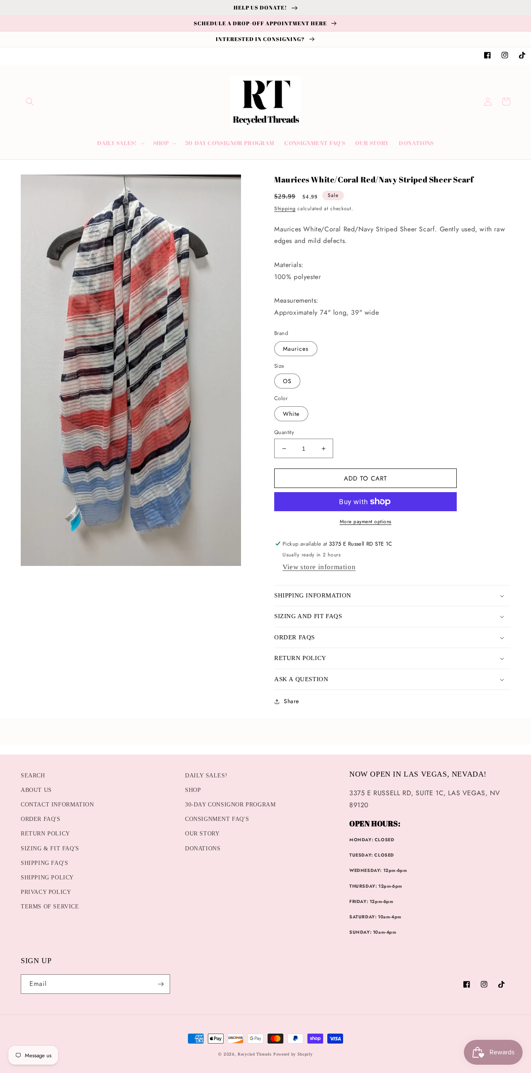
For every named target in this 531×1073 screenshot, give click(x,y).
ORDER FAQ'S (41, 819)
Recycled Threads (254, 1054)
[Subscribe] (160, 984)
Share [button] (291, 701)
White (291, 414)
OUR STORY (202, 833)
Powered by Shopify (293, 1054)
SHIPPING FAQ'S (44, 863)
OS (287, 381)
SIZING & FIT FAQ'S (50, 848)
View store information (319, 567)
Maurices (296, 349)
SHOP (193, 790)
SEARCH (33, 775)
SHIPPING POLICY (47, 877)
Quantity (284, 432)
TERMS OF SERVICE (50, 906)
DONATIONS (202, 848)
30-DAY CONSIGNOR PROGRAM (230, 804)
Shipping (285, 208)
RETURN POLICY (45, 833)
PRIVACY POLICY (46, 892)
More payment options (366, 521)
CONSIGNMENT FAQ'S (217, 819)
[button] (30, 101)
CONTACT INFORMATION (57, 804)
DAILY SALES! (206, 775)
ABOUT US (36, 790)
